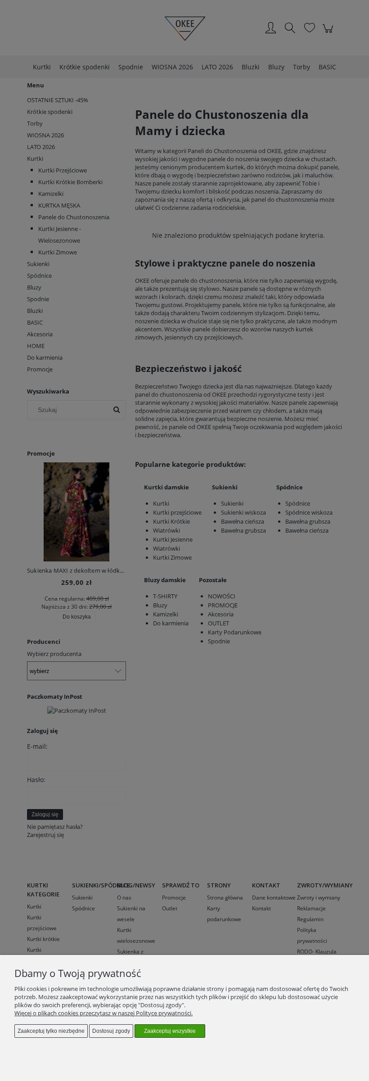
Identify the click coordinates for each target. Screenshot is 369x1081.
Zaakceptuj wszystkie (170, 1031)
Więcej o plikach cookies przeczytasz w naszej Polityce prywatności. (103, 1013)
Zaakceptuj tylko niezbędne (51, 1031)
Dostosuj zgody (111, 1031)
